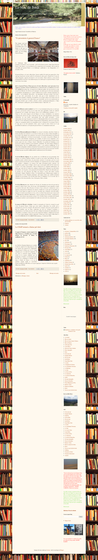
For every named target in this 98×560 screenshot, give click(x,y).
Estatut (66, 256)
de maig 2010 (66, 150)
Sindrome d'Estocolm (69, 246)
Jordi (66, 102)
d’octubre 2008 (67, 177)
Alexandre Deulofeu (69, 238)
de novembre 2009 (68, 161)
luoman (48, 550)
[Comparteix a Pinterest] (43, 220)
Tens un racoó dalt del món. (71, 390)
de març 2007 (66, 212)
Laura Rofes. (68, 432)
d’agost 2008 (66, 181)
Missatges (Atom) (26, 276)
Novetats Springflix (69, 379)
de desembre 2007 (67, 195)
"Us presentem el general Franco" (27, 38)
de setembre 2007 (67, 201)
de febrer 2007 (67, 214)
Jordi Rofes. (67, 359)
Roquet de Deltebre (69, 386)
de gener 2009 (67, 172)
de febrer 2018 (67, 128)
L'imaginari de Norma (70, 364)
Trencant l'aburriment (69, 453)
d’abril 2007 (66, 210)
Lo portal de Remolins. (70, 375)
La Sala (66, 370)
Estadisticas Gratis (71, 331)
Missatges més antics (54, 273)
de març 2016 (66, 143)
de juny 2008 (66, 184)
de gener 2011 (67, 148)
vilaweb (66, 225)
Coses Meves (67, 346)
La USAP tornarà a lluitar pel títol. (28, 227)
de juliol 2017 (67, 139)
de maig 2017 (66, 141)
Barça (66, 258)
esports (66, 266)
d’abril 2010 (66, 152)
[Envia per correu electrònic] (37, 220)
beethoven (67, 269)
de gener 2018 (67, 130)
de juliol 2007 (67, 204)
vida (66, 251)
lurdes (66, 377)
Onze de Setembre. (69, 381)
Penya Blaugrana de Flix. (70, 382)
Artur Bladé (67, 249)
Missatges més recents (20, 273)
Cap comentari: (31, 219)
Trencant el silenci (69, 452)
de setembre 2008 (67, 179)
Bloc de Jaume (68, 339)
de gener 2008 (67, 194)
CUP (66, 271)
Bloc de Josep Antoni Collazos (71, 341)
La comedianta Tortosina (70, 366)
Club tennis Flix (68, 344)
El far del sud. (68, 353)
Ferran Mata (67, 417)
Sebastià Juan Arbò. (69, 264)
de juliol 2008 (67, 183)
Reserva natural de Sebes (70, 444)
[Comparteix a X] (40, 220)
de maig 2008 (66, 186)
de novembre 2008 (68, 175)
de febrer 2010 (67, 155)
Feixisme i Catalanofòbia (70, 231)
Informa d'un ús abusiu (70, 510)
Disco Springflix (68, 350)
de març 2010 (66, 154)
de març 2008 (66, 190)
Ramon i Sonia (68, 384)
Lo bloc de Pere (68, 372)
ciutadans (67, 267)
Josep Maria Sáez (68, 361)
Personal (67, 247)
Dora (66, 352)
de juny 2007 (66, 206)
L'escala (66, 363)
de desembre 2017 (67, 132)
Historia (66, 235)
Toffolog (67, 450)
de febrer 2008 (67, 192)
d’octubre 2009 (67, 163)
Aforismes (67, 242)
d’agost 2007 (66, 203)
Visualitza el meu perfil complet (70, 108)
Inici (37, 273)
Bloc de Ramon (68, 343)
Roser (66, 388)
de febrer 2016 (67, 145)
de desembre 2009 (67, 159)
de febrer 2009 (67, 170)
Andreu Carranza (68, 262)
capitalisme (67, 260)
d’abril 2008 (66, 188)
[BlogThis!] (38, 220)
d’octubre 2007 (67, 199)
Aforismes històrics (69, 237)
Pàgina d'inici (68, 520)
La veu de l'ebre (68, 430)
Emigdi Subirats (68, 355)
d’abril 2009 (66, 166)
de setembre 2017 (67, 137)
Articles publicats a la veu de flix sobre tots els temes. (73, 220)
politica (66, 233)
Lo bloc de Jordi (27, 7)
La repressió (67, 255)
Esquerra (67, 223)
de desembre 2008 (67, 174)
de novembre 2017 (68, 134)
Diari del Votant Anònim (70, 348)
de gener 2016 (67, 146)
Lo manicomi (68, 373)
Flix (66, 240)
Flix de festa (67, 357)
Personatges (67, 244)
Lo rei (66, 253)
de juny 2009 (66, 165)
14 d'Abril (67, 337)
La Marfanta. (68, 368)
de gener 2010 (67, 157)
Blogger (62, 550)
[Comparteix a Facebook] (41, 220)
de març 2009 (66, 168)
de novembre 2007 (68, 197)
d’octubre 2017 (67, 136)
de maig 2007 (66, 208)
